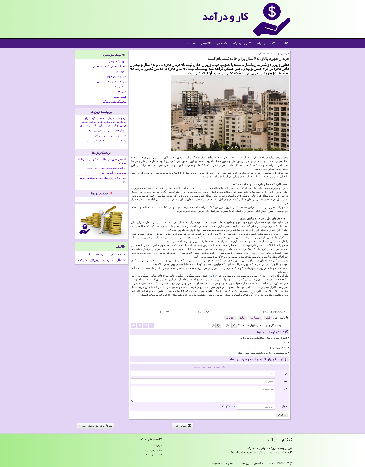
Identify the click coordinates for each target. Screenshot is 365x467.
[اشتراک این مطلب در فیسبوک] (151, 325)
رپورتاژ (95, 260)
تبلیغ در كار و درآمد (153, 450)
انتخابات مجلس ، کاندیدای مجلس (109, 66)
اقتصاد (121, 254)
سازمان (108, 260)
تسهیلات (255, 317)
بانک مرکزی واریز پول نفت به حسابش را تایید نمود (265, 348)
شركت (82, 260)
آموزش (204, 43)
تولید (242, 317)
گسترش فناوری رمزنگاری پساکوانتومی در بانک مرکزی (263, 338)
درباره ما (158, 445)
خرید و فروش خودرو (116, 76)
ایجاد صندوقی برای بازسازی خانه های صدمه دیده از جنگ (262, 353)
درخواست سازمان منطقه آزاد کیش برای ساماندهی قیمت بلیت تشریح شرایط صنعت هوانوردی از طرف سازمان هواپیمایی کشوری (103, 122)
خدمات (189, 43)
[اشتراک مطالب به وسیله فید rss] (139, 325)
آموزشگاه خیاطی (117, 61)
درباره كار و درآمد (241, 43)
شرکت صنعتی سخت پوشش (111, 81)
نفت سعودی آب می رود (277, 343)
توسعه (100, 254)
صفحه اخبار (181, 425)
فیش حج (121, 91)
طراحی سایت (119, 86)
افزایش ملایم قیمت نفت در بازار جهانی (106, 167)
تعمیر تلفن (120, 71)
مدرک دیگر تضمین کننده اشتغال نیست (106, 140)
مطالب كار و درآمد (265, 43)
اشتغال (220, 43)
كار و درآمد (225, 16)
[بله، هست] (234, 325)
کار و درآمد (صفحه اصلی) (94, 425)
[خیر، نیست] (218, 325)
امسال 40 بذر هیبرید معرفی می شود (107, 130)
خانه (283, 43)
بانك (268, 317)
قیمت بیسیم (119, 96)
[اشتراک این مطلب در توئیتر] (145, 325)
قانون (211, 275)
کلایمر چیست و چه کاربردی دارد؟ (109, 135)
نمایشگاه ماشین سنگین (114, 101)
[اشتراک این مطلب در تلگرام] (133, 325)
